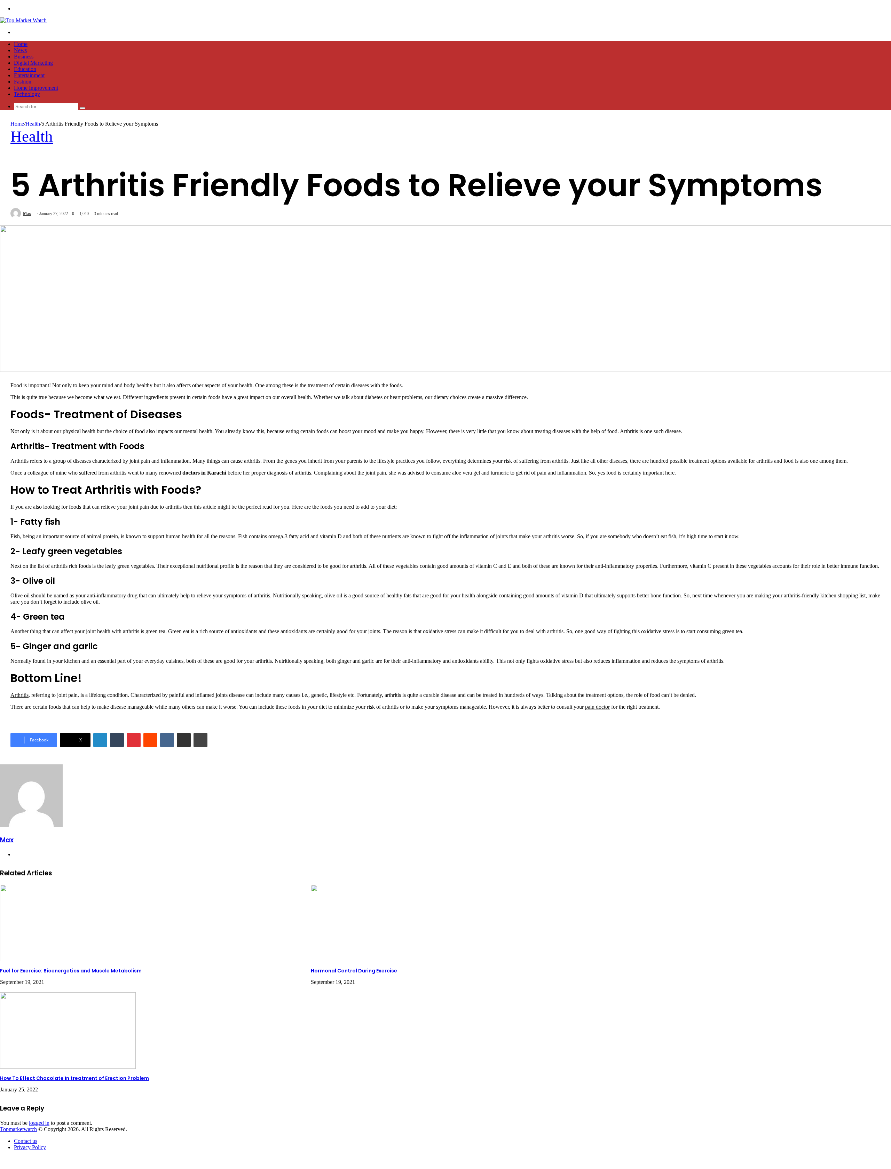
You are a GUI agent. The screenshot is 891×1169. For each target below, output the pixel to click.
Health (32, 124)
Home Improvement (36, 88)
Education (25, 69)
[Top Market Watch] (23, 20)
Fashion (22, 82)
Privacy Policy (30, 1147)
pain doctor (597, 707)
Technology (27, 94)
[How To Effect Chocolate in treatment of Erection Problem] (68, 1067)
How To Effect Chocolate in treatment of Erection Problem (74, 1078)
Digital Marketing (33, 63)
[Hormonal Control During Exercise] (369, 959)
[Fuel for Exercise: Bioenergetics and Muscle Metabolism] (58, 959)
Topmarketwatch (18, 1129)
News (20, 50)
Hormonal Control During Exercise (354, 970)
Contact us (25, 1141)
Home (20, 44)
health (468, 595)
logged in (39, 1123)
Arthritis (19, 695)
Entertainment (29, 75)
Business (23, 56)
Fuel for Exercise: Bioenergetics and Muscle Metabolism (71, 970)
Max (27, 213)
